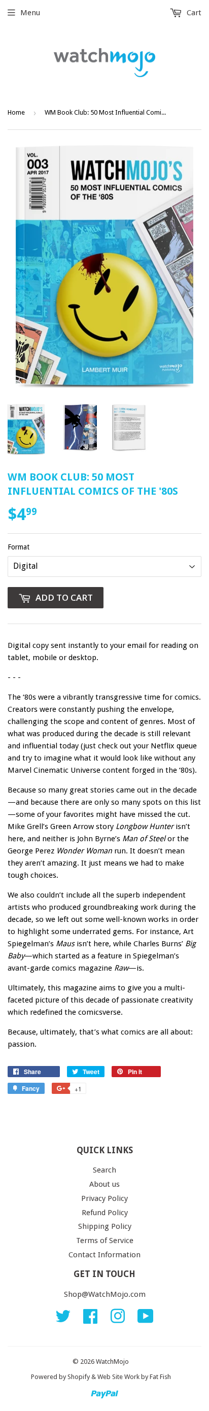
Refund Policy (105, 1212)
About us (104, 1184)
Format (18, 547)
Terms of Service (104, 1240)
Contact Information (104, 1254)
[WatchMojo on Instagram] (117, 1319)
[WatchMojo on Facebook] (90, 1319)
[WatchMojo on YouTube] (145, 1319)
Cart (193, 12)
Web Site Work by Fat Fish (134, 1377)
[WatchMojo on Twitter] (63, 1319)
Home (16, 112)
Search (104, 1170)
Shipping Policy (104, 1226)
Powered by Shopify (60, 1377)
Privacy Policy (104, 1198)
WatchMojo (112, 1361)
